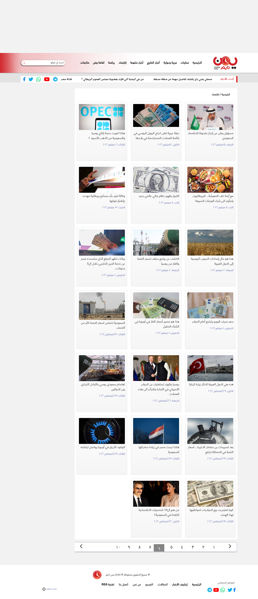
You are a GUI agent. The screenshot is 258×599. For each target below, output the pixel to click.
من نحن (137, 584)
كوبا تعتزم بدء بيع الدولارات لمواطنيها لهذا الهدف (211, 512)
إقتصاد (215, 94)
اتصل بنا (123, 584)
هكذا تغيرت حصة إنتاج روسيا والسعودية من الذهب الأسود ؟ (106, 135)
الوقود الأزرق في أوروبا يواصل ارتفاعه (103, 446)
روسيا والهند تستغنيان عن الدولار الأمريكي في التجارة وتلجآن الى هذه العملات (158, 389)
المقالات (163, 584)
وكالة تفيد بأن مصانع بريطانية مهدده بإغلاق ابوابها (104, 198)
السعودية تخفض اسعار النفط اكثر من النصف (103, 325)
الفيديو (149, 584)
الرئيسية (226, 94)
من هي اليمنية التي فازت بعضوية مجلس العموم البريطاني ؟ (124, 79)
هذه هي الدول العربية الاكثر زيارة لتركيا (211, 384)
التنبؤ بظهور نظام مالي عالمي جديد (159, 195)
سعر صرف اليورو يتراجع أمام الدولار (212, 321)
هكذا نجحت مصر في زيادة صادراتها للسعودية (159, 449)
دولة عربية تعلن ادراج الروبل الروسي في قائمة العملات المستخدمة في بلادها (156, 135)
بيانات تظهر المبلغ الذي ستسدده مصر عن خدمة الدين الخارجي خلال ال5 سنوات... (103, 263)
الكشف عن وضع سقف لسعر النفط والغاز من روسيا (158, 260)
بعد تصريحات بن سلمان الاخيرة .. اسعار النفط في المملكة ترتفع (210, 449)
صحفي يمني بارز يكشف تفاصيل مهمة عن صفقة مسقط (194, 79)
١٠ (118, 547)
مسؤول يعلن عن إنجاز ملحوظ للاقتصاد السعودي (210, 135)
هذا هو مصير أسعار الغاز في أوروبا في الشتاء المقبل (157, 323)
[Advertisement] (144, 26)
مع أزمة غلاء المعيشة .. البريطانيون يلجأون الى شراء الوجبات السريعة (213, 198)
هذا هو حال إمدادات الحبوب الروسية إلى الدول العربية (212, 260)
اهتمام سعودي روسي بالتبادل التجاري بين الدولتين (103, 386)
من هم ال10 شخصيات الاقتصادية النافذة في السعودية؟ (159, 512)
